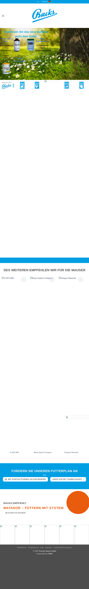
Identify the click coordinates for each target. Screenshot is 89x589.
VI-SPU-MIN (14, 452)
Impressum (21, 547)
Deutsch (45, 2)
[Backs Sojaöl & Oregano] (42, 363)
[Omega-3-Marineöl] (71, 363)
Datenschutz (33, 547)
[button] (3, 16)
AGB (42, 547)
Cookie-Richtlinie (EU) (63, 547)
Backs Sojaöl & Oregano (43, 452)
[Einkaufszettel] (38, 1)
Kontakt (48, 547)
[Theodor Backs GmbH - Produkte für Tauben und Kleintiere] (44, 16)
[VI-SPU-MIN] (14, 363)
